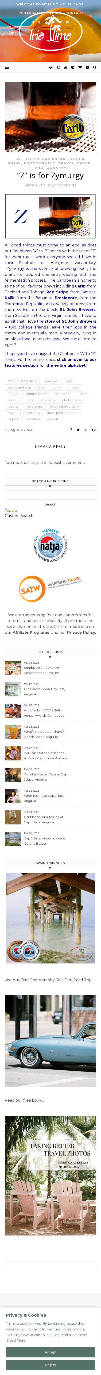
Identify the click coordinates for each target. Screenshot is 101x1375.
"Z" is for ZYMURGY (22, 381)
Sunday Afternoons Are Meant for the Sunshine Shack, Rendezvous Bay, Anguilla (42, 671)
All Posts (27, 159)
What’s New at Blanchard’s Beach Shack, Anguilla (44, 734)
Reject (50, 1365)
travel (12, 413)
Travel (66, 163)
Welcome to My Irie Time (40, 4)
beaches (50, 381)
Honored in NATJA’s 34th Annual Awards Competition (45, 712)
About (55, 13)
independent (36, 394)
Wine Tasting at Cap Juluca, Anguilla (44, 798)
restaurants (34, 406)
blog (41, 387)
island (12, 400)
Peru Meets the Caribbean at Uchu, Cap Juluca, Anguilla (45, 755)
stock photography (64, 406)
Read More (16, 1340)
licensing (48, 400)
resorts (13, 406)
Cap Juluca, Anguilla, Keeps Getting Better (44, 840)
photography (72, 400)
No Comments (63, 185)
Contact (75, 13)
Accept (51, 1352)
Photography (32, 13)
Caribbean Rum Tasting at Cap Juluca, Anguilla (43, 819)
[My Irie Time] (50, 30)
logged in (38, 462)
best (68, 381)
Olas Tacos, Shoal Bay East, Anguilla (44, 691)
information (62, 394)
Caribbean (54, 159)
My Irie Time (21, 430)
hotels (74, 387)
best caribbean (19, 387)
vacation (33, 419)
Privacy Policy (81, 632)
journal (29, 400)
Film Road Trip (78, 980)
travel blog (31, 413)
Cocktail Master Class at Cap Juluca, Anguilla (45, 776)
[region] (50, 1341)
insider (84, 394)
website (53, 419)
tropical (13, 419)
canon (57, 387)
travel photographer (62, 413)
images (13, 394)
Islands (76, 4)
